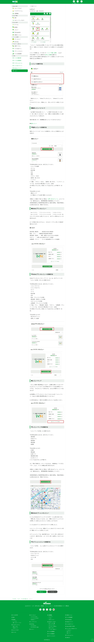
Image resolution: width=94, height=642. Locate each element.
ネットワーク (51, 616)
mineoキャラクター (51, 619)
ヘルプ (33, 605)
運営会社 (67, 605)
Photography (69, 619)
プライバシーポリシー (49, 605)
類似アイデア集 (15, 626)
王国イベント (68, 633)
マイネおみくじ (69, 630)
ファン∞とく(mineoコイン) (72, 628)
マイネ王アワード (70, 624)
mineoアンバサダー (52, 621)
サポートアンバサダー (52, 624)
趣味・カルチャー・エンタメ (17, 622)
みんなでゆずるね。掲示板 (34, 627)
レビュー (32, 629)
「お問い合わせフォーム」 (53, 199)
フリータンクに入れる (34, 616)
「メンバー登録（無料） (51, 52)
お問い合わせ (37, 605)
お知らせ (68, 637)
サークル (14, 632)
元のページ (33, 6)
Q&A (14, 617)
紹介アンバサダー (51, 623)
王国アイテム (68, 631)
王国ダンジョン (69, 615)
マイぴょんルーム (70, 635)
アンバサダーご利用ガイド (52, 629)
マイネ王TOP (15, 615)
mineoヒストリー (70, 621)
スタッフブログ (16, 630)
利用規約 (42, 605)
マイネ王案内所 (51, 633)
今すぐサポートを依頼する (52, 626)
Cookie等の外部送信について (59, 605)
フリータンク (33, 615)
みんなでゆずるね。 (34, 625)
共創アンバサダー (51, 627)
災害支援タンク (33, 619)
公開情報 (50, 615)
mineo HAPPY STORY (71, 626)
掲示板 (14, 619)
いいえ (52, 591)
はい (42, 591)
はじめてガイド (28, 605)
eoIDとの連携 (48, 54)
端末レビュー (34, 123)
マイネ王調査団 (51, 631)
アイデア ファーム (16, 624)
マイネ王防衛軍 (69, 617)
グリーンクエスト (52, 635)
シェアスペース (34, 621)
